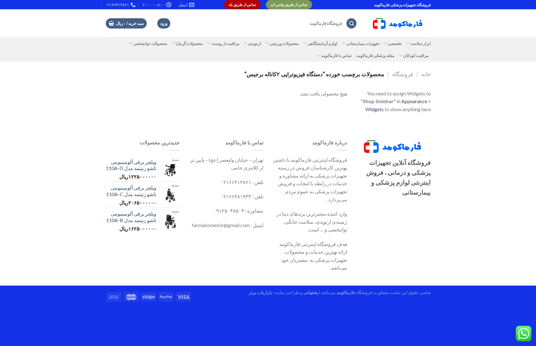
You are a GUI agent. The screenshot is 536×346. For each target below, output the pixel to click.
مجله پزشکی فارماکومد (375, 55)
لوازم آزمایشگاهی (322, 43)
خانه (426, 74)
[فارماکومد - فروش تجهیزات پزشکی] (398, 23)
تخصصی (395, 43)
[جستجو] (351, 23)
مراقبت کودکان (416, 55)
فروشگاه (402, 74)
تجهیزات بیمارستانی (362, 43)
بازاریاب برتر (260, 292)
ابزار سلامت (420, 43)
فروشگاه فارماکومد (326, 23)
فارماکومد (346, 292)
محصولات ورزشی (284, 43)
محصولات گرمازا (189, 43)
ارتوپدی (254, 43)
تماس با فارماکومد (336, 55)
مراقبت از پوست (225, 43)
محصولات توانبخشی (150, 43)
